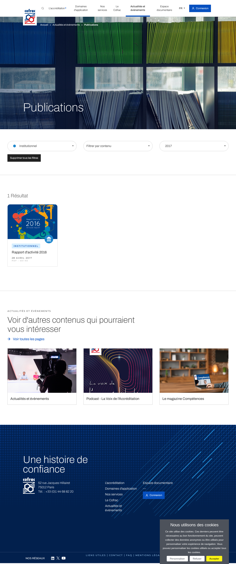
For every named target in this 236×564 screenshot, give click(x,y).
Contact (116, 555)
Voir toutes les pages (28, 339)
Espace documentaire (158, 483)
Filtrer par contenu (98, 146)
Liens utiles (96, 555)
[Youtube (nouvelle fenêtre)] (64, 558)
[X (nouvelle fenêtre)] (58, 558)
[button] (56, 8)
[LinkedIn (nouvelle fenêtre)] (52, 558)
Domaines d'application (121, 488)
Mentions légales (150, 555)
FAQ (129, 555)
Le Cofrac (111, 500)
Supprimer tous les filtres (24, 158)
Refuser (197, 558)
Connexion (202, 8)
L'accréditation (114, 483)
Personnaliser (177, 558)
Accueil (44, 25)
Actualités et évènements (66, 25)
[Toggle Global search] (42, 8)
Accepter (214, 558)
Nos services (114, 494)
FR (181, 8)
